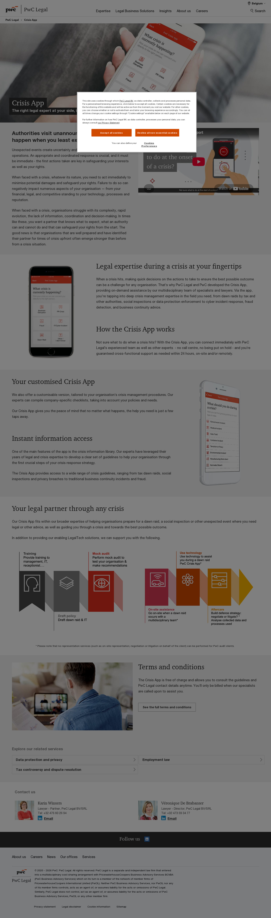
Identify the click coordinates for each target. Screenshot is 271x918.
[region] (137, 122)
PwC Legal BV (126, 101)
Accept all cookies (111, 133)
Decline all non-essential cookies (157, 133)
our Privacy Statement (108, 122)
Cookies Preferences (149, 144)
